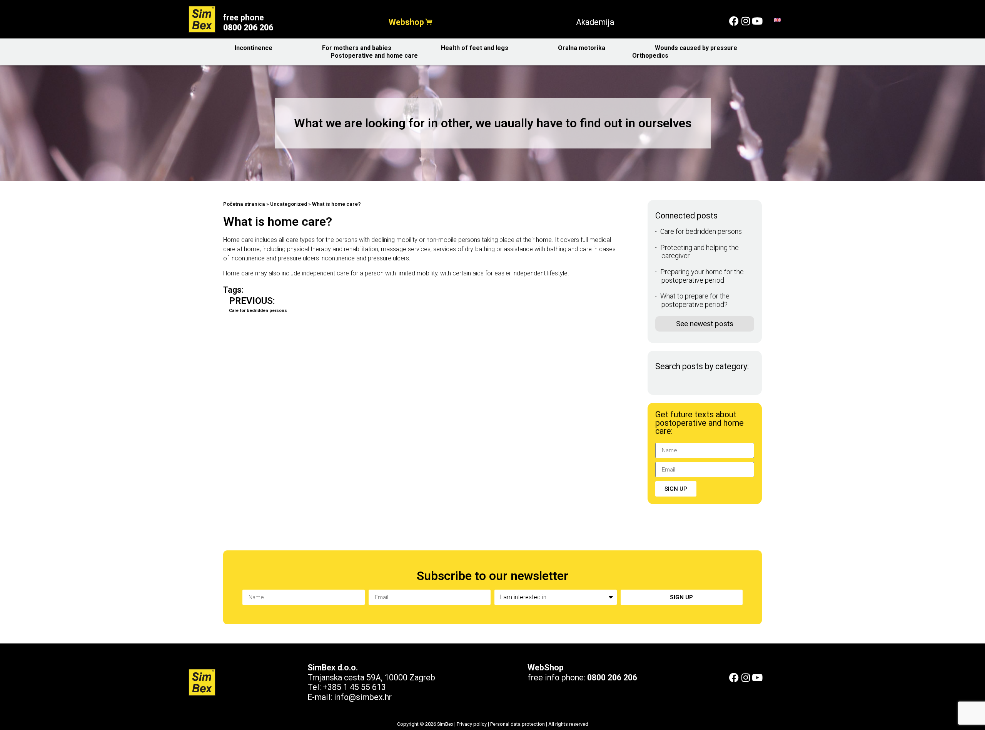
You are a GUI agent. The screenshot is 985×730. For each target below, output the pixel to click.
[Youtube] (757, 21)
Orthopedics (650, 55)
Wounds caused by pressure (696, 48)
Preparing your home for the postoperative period (702, 276)
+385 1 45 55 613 (354, 687)
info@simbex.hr (363, 697)
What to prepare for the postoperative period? (695, 300)
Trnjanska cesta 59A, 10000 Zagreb (371, 677)
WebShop (546, 667)
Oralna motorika (581, 48)
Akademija (595, 22)
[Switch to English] (777, 19)
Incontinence (253, 48)
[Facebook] (734, 21)
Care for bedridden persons (701, 231)
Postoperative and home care (374, 55)
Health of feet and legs (474, 48)
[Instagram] (745, 21)
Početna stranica (244, 204)
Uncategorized (288, 204)
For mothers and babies (356, 48)
